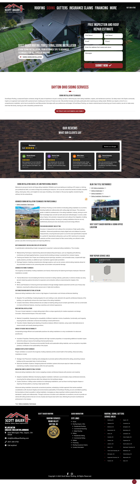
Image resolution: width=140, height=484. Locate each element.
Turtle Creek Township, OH (113, 450)
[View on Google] (24, 156)
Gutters (75, 440)
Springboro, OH (126, 426)
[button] (20, 161)
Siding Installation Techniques (25, 204)
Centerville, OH (126, 423)
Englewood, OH (126, 440)
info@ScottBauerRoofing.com (18, 438)
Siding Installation (96, 193)
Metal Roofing (78, 431)
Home (74, 422)
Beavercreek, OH (111, 430)
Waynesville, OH (126, 457)
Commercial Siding (79, 438)
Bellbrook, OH (111, 426)
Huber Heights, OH (127, 437)
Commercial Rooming (80, 429)
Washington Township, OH (129, 447)
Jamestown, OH (126, 433)
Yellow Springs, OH (127, 454)
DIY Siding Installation (97, 188)
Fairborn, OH (110, 440)
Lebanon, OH (110, 443)
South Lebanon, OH (127, 443)
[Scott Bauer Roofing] (21, 57)
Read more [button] (25, 167)
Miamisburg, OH (126, 430)
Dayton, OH (125, 420)
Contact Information (78, 447)
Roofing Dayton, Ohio (79, 424)
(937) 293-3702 (13, 441)
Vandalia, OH (110, 437)
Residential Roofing (80, 426)
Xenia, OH (110, 433)
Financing (75, 443)
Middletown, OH (126, 450)
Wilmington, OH (111, 454)
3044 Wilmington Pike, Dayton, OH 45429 (20, 433)
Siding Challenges (96, 191)
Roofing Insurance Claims (80, 445)
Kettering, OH (110, 420)
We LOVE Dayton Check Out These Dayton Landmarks (17, 428)
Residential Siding (79, 436)
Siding (74, 433)
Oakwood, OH (111, 423)
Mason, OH (110, 447)
